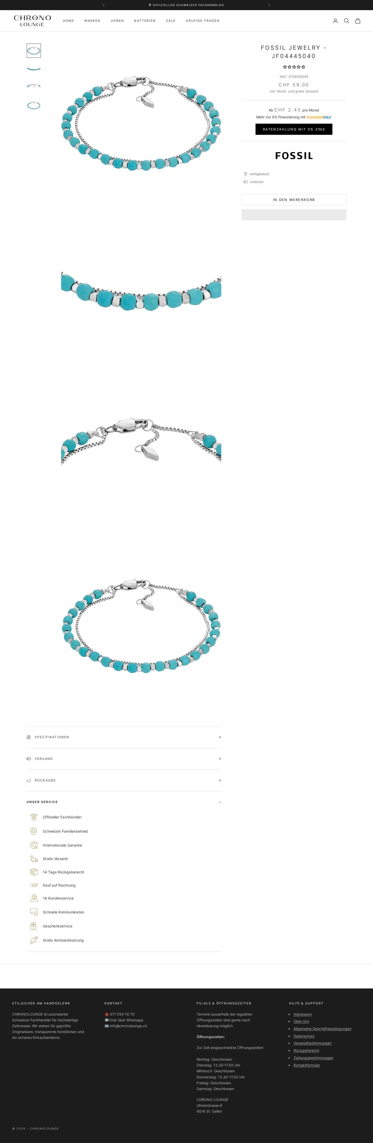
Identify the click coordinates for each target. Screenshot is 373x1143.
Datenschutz (304, 1036)
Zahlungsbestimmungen (313, 1058)
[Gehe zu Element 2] (34, 69)
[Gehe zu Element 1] (34, 51)
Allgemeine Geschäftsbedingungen (322, 1028)
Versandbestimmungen (313, 1043)
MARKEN (92, 21)
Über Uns (301, 1021)
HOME (68, 21)
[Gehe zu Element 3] (34, 87)
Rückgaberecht (306, 1050)
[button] (294, 67)
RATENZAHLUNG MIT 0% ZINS (294, 129)
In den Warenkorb (294, 200)
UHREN (117, 21)
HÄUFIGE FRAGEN (203, 21)
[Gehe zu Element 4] (34, 105)
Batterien (145, 21)
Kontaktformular (307, 1065)
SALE (171, 21)
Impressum (303, 1014)
